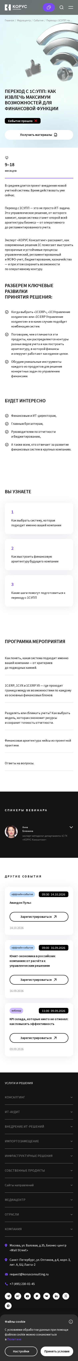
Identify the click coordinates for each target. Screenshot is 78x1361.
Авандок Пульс (20, 903)
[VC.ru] (65, 1296)
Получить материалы (36, 135)
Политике (14, 1339)
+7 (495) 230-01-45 (22, 1284)
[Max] (8, 1305)
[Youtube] (27, 1296)
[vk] (46, 1296)
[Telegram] (8, 1296)
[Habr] (37, 1296)
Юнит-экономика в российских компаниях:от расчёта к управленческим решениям (32, 961)
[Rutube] (17, 1296)
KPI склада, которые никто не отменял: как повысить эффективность (39, 1021)
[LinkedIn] (56, 1296)
